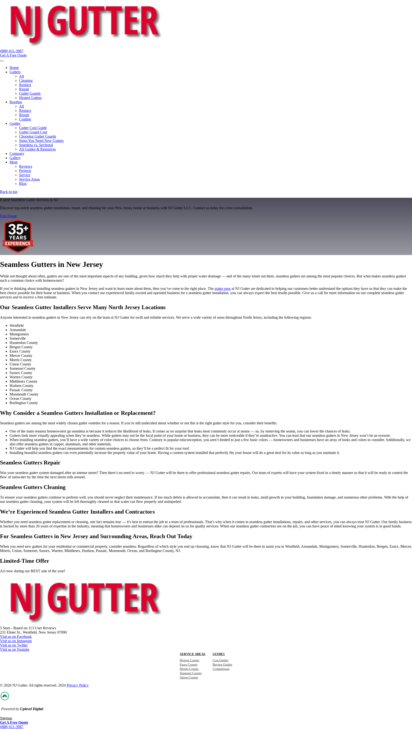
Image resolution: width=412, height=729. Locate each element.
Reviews (25, 166)
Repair (24, 89)
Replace (25, 85)
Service (24, 175)
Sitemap (6, 718)
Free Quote (8, 216)
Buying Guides (222, 664)
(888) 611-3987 (11, 51)
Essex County (189, 664)
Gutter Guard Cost (33, 132)
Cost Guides (220, 660)
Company (17, 153)
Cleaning (26, 80)
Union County (189, 677)
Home (14, 68)
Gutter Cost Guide (33, 128)
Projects (25, 171)
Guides (15, 123)
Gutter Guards (30, 93)
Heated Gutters (30, 98)
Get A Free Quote (13, 55)
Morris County (189, 669)
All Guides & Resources (37, 149)
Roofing (16, 102)
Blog (22, 184)
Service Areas (29, 179)
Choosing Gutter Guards (37, 136)
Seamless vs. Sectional (36, 145)
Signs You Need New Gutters (41, 141)
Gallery (15, 158)
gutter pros (223, 288)
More (14, 162)
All (21, 76)
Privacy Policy (78, 685)
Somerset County (191, 673)
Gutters (15, 72)
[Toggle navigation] (2, 61)
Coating (25, 119)
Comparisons (221, 669)
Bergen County (190, 660)
